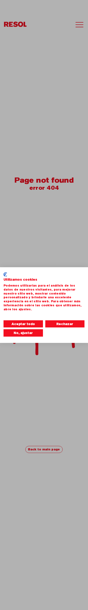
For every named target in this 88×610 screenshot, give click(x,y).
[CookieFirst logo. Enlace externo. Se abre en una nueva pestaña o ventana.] (5, 274)
